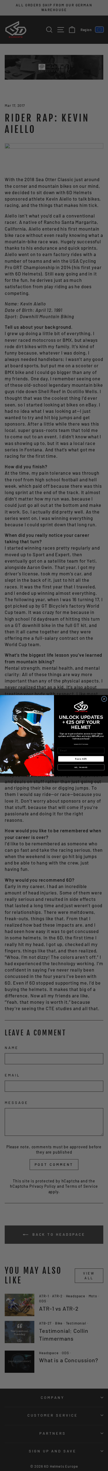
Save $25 (81, 759)
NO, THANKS (81, 767)
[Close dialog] (104, 698)
